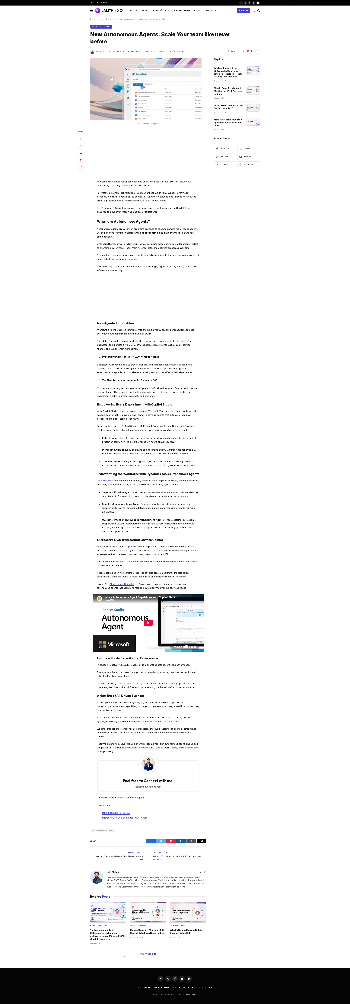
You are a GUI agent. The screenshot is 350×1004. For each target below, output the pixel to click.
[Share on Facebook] (239, 51)
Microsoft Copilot (139, 10)
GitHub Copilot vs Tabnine (116, 813)
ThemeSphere (190, 994)
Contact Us (205, 987)
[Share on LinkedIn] (252, 51)
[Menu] (91, 10)
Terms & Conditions (165, 987)
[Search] (258, 10)
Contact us (210, 10)
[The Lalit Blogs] (109, 10)
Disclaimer (144, 987)
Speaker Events (182, 10)
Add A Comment (148, 954)
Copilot (129, 546)
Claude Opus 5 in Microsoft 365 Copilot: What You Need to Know (148, 931)
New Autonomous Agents (102, 830)
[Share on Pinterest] (248, 51)
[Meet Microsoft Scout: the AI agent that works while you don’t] (253, 122)
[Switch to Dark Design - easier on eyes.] (254, 10)
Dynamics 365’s (105, 480)
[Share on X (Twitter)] (243, 51)
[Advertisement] (148, 153)
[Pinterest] (80, 160)
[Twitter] (80, 146)
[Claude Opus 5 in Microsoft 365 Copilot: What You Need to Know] (148, 912)
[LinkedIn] (80, 153)
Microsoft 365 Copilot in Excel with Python (124, 817)
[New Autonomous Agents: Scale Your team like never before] (146, 119)
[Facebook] (80, 139)
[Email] (80, 166)
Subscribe (243, 10)
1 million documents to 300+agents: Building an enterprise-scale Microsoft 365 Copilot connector (107, 934)
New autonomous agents (131, 797)
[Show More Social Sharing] (257, 51)
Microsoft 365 (160, 10)
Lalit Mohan (103, 51)
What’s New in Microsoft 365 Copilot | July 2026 (186, 931)
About (197, 10)
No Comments (165, 51)
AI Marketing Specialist (122, 584)
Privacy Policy (187, 987)
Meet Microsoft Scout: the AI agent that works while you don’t (228, 122)
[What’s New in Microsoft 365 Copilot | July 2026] (188, 912)
